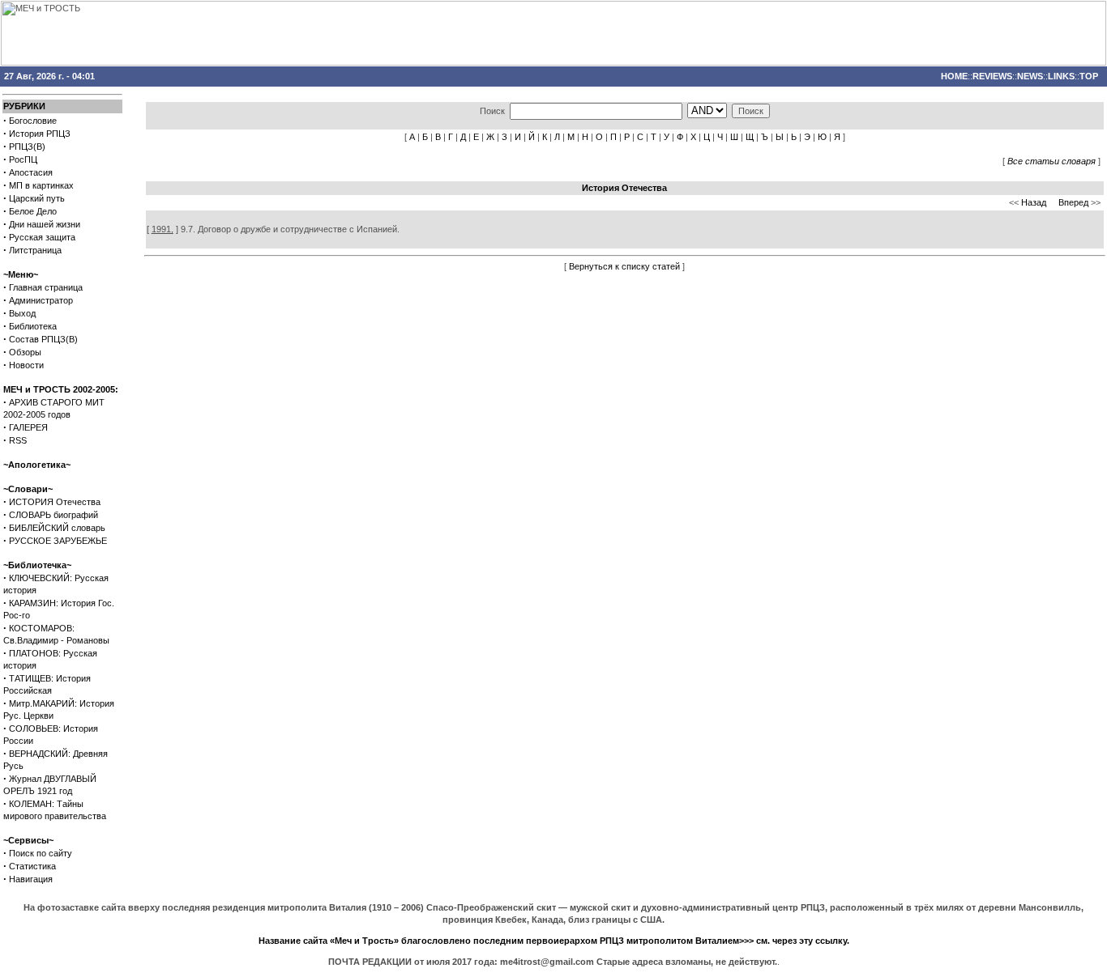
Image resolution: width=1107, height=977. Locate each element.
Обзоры (25, 352)
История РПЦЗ (40, 133)
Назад (1033, 202)
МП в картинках (41, 185)
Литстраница (35, 250)
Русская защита (42, 237)
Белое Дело (33, 211)
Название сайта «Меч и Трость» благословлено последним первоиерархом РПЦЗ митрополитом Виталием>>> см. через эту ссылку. (554, 940)
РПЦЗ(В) (27, 146)
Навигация (31, 879)
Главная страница (46, 287)
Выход (22, 313)
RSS (18, 440)
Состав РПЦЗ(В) (43, 339)
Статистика (32, 866)
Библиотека (33, 326)
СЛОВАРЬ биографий (53, 515)
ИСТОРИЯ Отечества (54, 502)
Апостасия (31, 172)
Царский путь (37, 198)
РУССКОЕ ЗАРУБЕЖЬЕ (58, 541)
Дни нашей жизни (44, 224)
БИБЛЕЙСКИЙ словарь (57, 528)
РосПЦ (23, 159)
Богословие (33, 120)
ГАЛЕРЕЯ (28, 427)
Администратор (41, 300)
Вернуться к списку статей (624, 266)
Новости (26, 365)
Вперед (1073, 202)
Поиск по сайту (40, 853)
